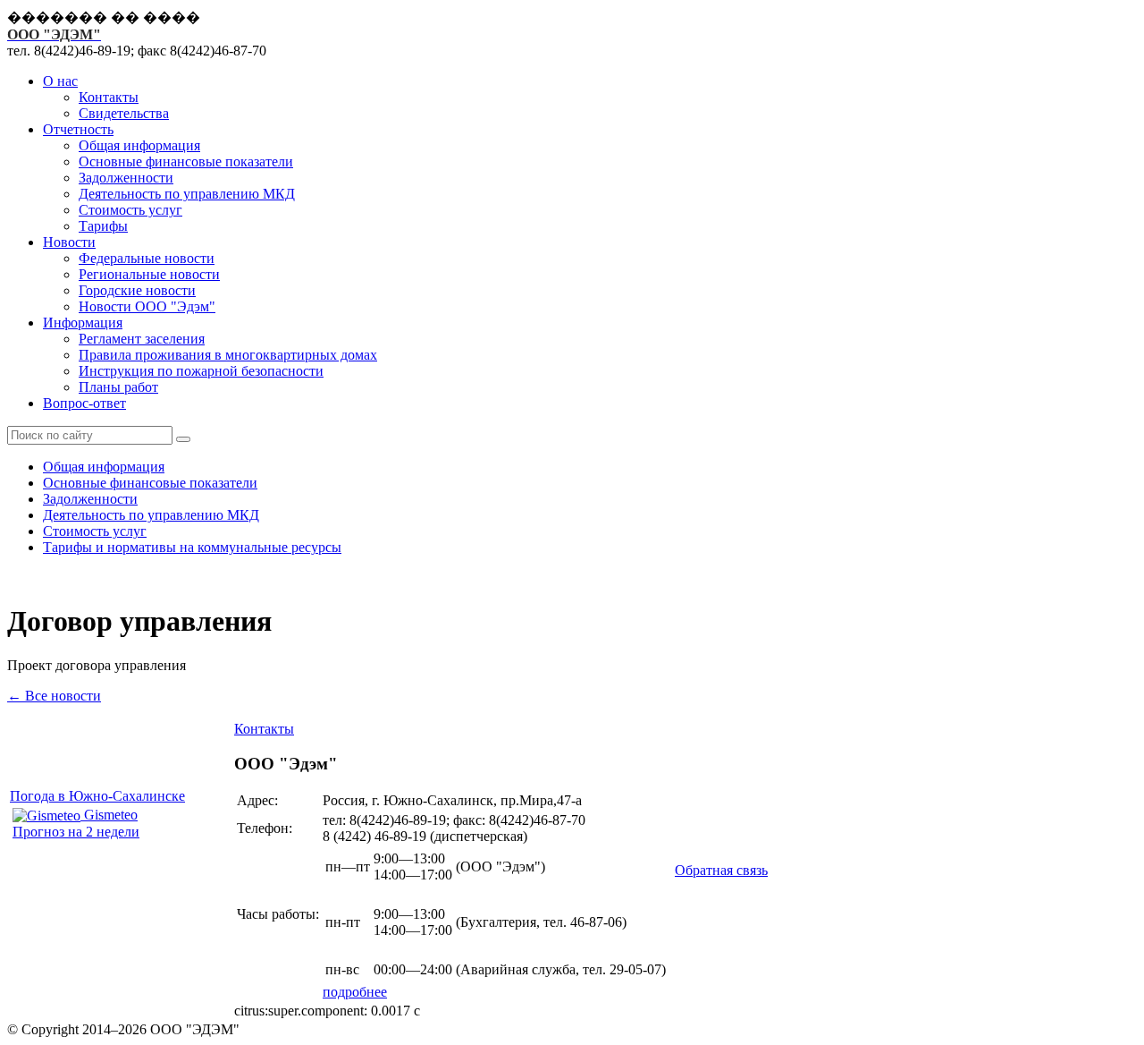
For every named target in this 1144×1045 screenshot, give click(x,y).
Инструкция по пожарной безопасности (201, 370)
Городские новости (137, 290)
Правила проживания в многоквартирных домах (228, 354)
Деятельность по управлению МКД (187, 193)
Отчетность (78, 129)
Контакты (109, 97)
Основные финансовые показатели (186, 161)
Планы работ (118, 387)
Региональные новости (149, 274)
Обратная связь (721, 870)
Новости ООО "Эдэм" (147, 306)
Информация (82, 322)
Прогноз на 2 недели (76, 831)
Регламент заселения (142, 338)
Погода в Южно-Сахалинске (97, 795)
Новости (69, 242)
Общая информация (139, 145)
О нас (60, 81)
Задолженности (126, 177)
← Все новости (54, 695)
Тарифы (103, 226)
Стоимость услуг (130, 209)
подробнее (355, 991)
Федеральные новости (146, 258)
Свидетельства (124, 113)
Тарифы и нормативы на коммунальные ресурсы (192, 547)
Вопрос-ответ (84, 403)
